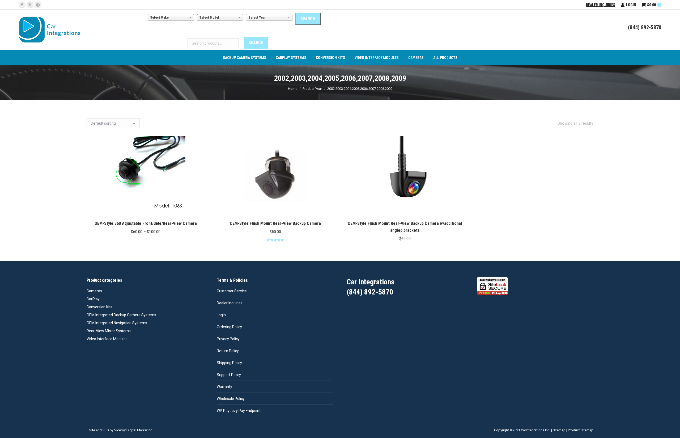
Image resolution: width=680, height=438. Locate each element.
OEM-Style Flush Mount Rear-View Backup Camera (275, 223)
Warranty (224, 387)
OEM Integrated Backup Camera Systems (121, 315)
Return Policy (228, 351)
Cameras (94, 291)
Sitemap (559, 430)
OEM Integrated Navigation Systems (117, 323)
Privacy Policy (228, 339)
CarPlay (93, 299)
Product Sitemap (580, 430)
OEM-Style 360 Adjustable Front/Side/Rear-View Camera (146, 223)
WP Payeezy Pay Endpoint (239, 410)
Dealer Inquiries (600, 5)
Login (631, 5)
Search (256, 42)
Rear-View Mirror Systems (109, 331)
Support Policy (229, 375)
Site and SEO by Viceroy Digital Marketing (120, 430)
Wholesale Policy (231, 399)
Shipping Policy (229, 363)
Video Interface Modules (107, 339)
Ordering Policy (229, 327)
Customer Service (232, 291)
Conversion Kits (99, 307)
